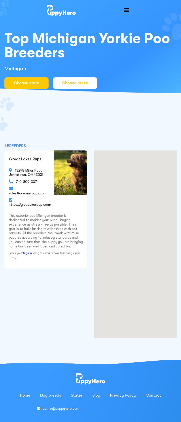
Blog (96, 395)
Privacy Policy (123, 395)
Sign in (27, 253)
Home (25, 395)
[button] (126, 10)
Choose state (26, 83)
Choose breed (75, 83)
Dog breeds (50, 395)
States (77, 395)
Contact (153, 395)
